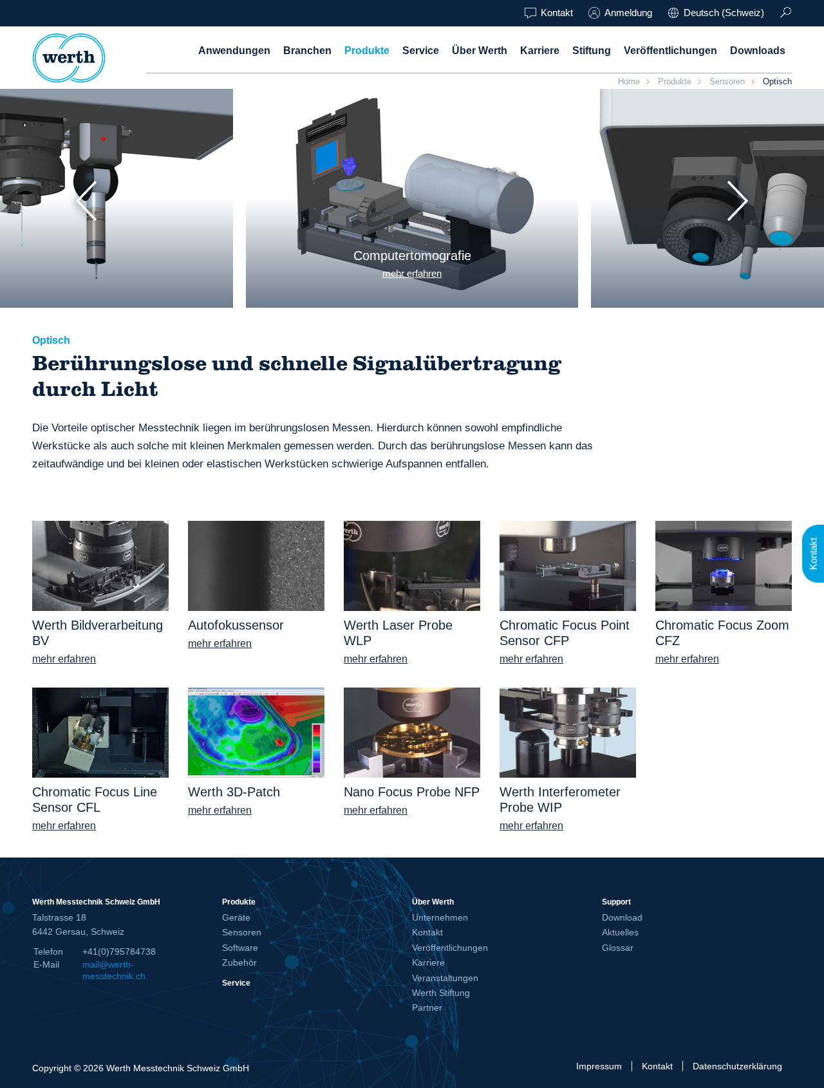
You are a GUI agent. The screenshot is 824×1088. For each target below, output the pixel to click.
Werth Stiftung (441, 993)
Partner (427, 1007)
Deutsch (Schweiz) (724, 12)
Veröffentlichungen (670, 50)
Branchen (307, 50)
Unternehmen (440, 917)
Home (629, 81)
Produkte (366, 50)
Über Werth (479, 50)
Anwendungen (234, 50)
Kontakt (557, 12)
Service (420, 50)
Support (616, 901)
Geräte (236, 917)
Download (622, 917)
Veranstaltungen (445, 978)
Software (240, 948)
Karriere (539, 50)
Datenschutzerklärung (737, 1066)
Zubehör (239, 962)
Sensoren (727, 81)
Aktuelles (620, 932)
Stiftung (591, 50)
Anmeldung (628, 12)
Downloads (757, 50)
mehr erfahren (412, 273)
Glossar (617, 948)
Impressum (599, 1066)
